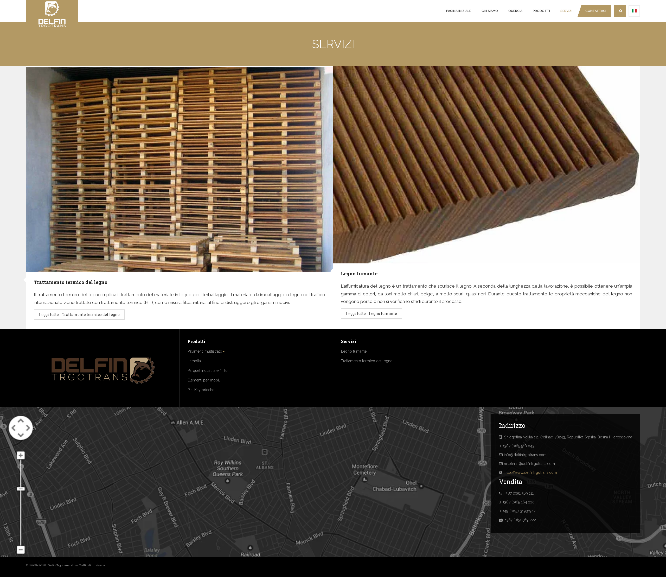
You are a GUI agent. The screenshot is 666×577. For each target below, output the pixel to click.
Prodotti (541, 11)
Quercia (515, 11)
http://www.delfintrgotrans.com (530, 472)
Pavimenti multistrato (205, 351)
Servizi (566, 11)
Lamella (194, 361)
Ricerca (620, 11)
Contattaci (595, 11)
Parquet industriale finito (208, 370)
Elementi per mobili (204, 380)
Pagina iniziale (458, 11)
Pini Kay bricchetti (202, 390)
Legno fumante (359, 273)
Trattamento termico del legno (70, 282)
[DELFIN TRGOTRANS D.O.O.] (52, 14)
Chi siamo (490, 11)
